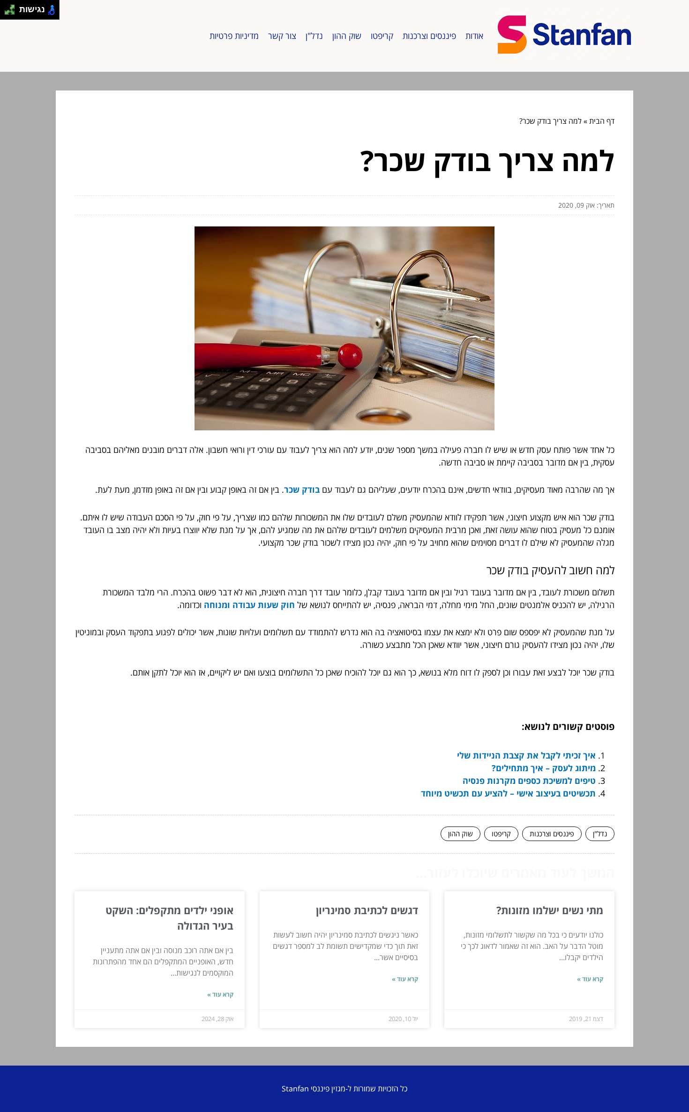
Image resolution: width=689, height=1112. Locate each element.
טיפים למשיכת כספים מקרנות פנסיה (529, 780)
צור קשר (282, 35)
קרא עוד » (590, 979)
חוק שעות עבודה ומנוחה (249, 604)
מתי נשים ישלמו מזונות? (549, 910)
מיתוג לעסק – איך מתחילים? (544, 768)
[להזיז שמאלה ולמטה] (7, 12)
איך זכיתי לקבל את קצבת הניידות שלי (526, 755)
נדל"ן (314, 35)
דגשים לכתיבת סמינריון (367, 910)
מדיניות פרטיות (234, 35)
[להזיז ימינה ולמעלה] (12, 7)
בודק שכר (302, 489)
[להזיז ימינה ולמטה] (12, 12)
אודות (474, 35)
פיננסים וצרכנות (429, 35)
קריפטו (382, 35)
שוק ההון (346, 35)
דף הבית (601, 121)
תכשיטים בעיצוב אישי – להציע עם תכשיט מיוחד (508, 793)
